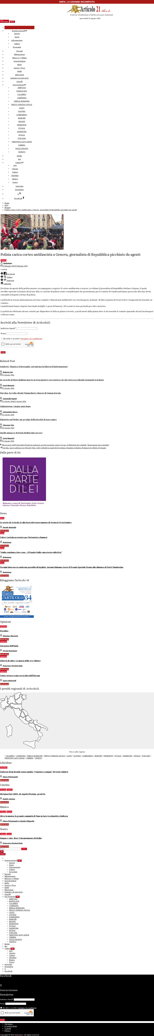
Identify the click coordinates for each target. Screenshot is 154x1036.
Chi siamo (9, 1024)
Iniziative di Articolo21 (19, 78)
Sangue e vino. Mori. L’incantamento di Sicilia (21, 838)
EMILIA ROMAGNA (22, 101)
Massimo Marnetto (10, 636)
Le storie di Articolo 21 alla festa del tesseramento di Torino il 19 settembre (36, 522)
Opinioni (3, 626)
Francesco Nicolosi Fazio (13, 666)
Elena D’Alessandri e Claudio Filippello (18, 821)
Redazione (7, 263)
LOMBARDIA (21, 115)
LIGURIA (21, 111)
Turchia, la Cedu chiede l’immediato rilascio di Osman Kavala (30, 393)
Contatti (8, 1028)
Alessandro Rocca (10, 412)
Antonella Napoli (10, 399)
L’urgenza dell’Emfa (9, 646)
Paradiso (4, 631)
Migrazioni (19, 75)
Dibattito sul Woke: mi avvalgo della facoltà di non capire (28, 419)
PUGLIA (21, 128)
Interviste (19, 186)
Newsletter (19, 190)
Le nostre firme (11, 1026)
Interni (17, 34)
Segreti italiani (19, 61)
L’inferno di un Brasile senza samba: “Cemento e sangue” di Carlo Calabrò (34, 772)
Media (19, 156)
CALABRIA (21, 94)
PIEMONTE (21, 125)
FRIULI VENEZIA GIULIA (21, 105)
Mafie (19, 65)
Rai (19, 159)
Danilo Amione (9, 799)
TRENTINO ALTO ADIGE (22, 142)
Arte (15, 165)
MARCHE (21, 118)
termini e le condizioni (31, 339)
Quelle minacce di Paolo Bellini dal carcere (21, 433)
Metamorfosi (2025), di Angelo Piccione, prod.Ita (22, 794)
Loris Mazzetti (8, 385)
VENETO (21, 152)
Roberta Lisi (8, 372)
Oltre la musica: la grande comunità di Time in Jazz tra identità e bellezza (34, 816)
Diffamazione (19, 54)
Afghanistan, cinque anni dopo (15, 406)
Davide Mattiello (9, 527)
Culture (17, 44)
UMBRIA (21, 145)
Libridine (15, 176)
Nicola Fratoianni (10, 651)
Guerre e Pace (19, 68)
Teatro (15, 182)
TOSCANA (22, 138)
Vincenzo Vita (8, 425)
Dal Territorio (18, 85)
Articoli (4, 260)
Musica (15, 179)
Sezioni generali (18, 31)
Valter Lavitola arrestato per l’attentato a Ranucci (23, 537)
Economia (17, 47)
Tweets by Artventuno (9, 990)
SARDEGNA (21, 132)
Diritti (19, 71)
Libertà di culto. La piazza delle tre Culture (20, 661)
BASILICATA (22, 91)
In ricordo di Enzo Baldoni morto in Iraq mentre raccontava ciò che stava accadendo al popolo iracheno (52, 380)
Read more (4, 531)
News (2, 518)
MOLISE (21, 121)
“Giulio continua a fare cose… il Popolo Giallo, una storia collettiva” (31, 552)
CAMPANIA (21, 98)
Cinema (15, 169)
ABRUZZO (22, 88)
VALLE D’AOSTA (21, 148)
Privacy (8, 1031)
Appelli (19, 81)
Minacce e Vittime (19, 58)
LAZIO (21, 108)
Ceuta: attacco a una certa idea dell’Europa (20, 676)
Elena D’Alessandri (10, 777)
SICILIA (21, 135)
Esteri (17, 37)
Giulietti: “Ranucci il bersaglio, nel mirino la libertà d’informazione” (34, 366)
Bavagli (19, 51)
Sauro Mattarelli (9, 681)
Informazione (17, 40)
